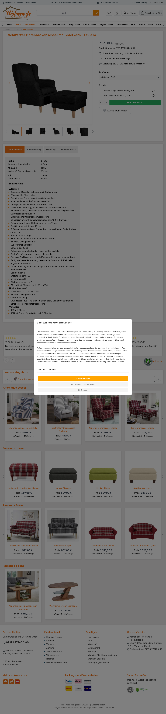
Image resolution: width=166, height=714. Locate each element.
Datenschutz (41, 369)
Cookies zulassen (83, 379)
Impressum (52, 369)
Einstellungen (83, 390)
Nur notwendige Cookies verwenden (83, 384)
